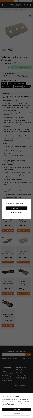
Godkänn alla (16, 409)
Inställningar (16, 413)
